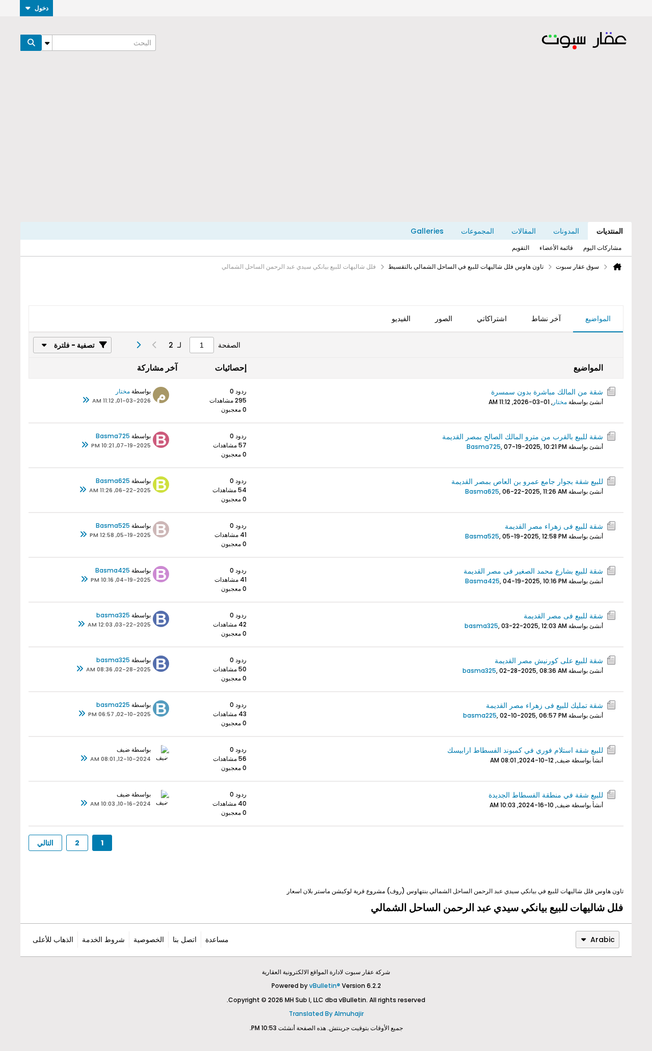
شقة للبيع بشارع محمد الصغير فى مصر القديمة (533, 571)
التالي (45, 843)
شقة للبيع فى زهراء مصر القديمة (554, 526)
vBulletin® (324, 985)
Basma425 (482, 581)
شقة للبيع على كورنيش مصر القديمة (549, 661)
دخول (41, 8)
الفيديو (401, 319)
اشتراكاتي (492, 319)
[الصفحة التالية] (138, 345)
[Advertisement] (326, 145)
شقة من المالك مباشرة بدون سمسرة (547, 392)
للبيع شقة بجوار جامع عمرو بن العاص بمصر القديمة (527, 481)
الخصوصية (148, 939)
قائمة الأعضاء (556, 247)
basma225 (480, 715)
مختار (560, 401)
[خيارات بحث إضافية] (46, 43)
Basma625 (482, 491)
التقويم (520, 247)
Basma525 (482, 536)
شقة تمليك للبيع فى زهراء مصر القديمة (544, 705)
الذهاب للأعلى (53, 939)
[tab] (598, 319)
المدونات (566, 231)
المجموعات (477, 231)
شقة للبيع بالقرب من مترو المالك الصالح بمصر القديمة (522, 437)
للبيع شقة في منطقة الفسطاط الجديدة (545, 795)
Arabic (602, 939)
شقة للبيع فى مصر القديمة (563, 616)
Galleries (427, 231)
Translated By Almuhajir (326, 1013)
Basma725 (484, 446)
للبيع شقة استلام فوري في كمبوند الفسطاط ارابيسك (525, 750)
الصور (443, 319)
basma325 (481, 625)
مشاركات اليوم (602, 247)
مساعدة (217, 939)
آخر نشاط (546, 319)
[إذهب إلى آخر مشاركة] (86, 400)
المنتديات (609, 231)
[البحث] (31, 43)
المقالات (523, 231)
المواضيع (598, 319)
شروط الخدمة (103, 939)
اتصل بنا (185, 939)
